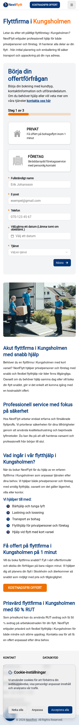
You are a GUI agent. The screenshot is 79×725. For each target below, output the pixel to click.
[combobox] (39, 252)
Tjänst (13, 246)
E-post (13, 194)
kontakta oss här (39, 101)
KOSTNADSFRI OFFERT (45, 4)
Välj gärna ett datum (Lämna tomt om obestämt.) (33, 228)
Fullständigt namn (21, 178)
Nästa (60, 262)
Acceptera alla (60, 709)
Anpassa (37, 709)
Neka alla (17, 709)
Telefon (14, 210)
